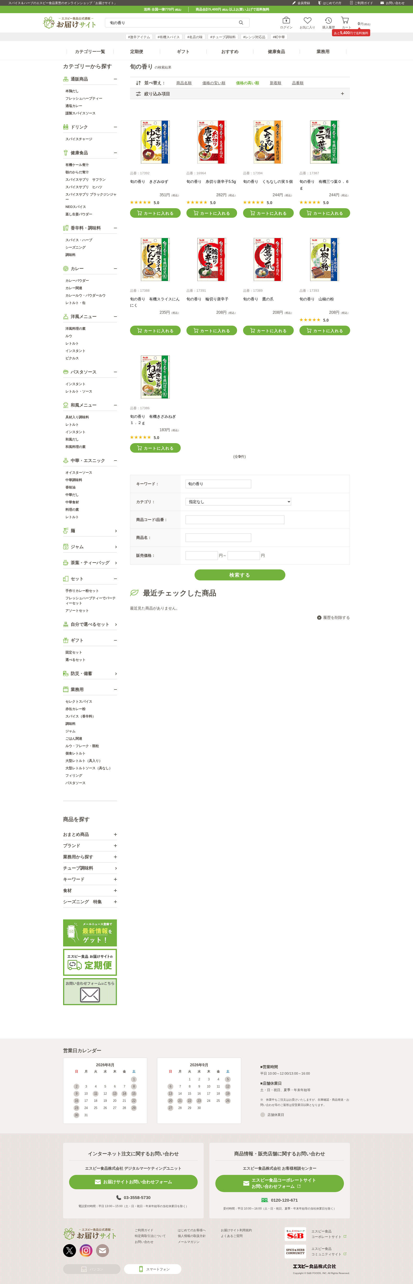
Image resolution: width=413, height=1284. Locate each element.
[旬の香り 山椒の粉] (324, 259)
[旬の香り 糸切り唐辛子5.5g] (211, 142)
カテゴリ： (145, 502)
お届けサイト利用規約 (236, 1230)
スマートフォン (158, 1269)
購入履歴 (328, 27)
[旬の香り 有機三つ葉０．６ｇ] (324, 142)
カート (346, 27)
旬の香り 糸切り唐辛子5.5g (211, 182)
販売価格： (145, 555)
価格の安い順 (213, 83)
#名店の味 (195, 37)
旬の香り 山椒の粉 (316, 299)
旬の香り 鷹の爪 (258, 299)
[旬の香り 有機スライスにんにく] (155, 259)
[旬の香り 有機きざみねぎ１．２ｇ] (155, 376)
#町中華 (279, 37)
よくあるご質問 (232, 1236)
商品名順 (184, 83)
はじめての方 (332, 3)
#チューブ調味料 (223, 37)
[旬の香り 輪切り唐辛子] (211, 259)
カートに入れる (159, 213)
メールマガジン (189, 1242)
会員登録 (304, 3)
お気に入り (307, 27)
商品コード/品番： (152, 520)
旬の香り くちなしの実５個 (268, 182)
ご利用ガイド (363, 3)
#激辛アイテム (139, 37)
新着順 (275, 83)
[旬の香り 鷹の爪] (268, 259)
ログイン (286, 27)
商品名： (144, 538)
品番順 (298, 83)
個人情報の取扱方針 (192, 1236)
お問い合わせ (395, 3)
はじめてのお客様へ (192, 1230)
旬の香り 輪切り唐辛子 (207, 299)
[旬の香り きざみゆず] (155, 142)
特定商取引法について (150, 1236)
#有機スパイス (169, 37)
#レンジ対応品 (254, 37)
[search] (241, 23)
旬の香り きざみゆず (149, 182)
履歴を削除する (336, 617)
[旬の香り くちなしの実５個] (268, 142)
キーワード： (147, 484)
